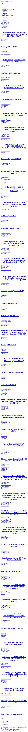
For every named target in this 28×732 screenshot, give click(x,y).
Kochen (5, 10)
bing (1, 728)
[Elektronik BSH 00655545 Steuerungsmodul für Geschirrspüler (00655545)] (6, 182)
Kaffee (4, 8)
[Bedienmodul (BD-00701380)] (6, 152)
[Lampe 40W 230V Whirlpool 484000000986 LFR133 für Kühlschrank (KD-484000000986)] (6, 139)
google (24, 727)
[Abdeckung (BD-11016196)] (6, 309)
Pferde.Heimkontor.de (14, 730)
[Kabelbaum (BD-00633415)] (6, 564)
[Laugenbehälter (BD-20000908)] (6, 365)
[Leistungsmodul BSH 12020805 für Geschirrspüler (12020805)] (6, 682)
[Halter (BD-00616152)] (6, 378)
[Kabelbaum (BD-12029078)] (6, 66)
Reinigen (5, 13)
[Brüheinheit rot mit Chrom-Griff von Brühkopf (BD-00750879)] (6, 107)
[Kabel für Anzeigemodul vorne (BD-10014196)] (6, 538)
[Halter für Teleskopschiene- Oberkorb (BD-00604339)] (6, 636)
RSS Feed (5, 721)
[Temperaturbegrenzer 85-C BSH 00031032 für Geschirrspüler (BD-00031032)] (6, 197)
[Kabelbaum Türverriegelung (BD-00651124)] (6, 594)
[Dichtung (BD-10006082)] (6, 40)
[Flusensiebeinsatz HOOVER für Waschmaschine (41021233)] (6, 438)
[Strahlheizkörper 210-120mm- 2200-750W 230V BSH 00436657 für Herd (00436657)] (6, 506)
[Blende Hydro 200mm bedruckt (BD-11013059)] (6, 695)
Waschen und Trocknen (8, 15)
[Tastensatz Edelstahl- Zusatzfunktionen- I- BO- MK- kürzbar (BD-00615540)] (6, 609)
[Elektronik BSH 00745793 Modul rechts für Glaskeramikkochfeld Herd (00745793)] (6, 667)
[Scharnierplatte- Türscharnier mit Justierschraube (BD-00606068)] (6, 409)
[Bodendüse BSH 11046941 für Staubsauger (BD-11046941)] (6, 353)
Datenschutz (6, 722)
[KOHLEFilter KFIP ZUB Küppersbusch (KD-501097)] (6, 80)
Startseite (5, 17)
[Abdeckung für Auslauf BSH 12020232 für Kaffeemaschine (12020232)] (6, 122)
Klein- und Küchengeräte (8, 9)
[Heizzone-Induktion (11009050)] (6, 621)
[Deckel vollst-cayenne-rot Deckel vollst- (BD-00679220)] (6, 54)
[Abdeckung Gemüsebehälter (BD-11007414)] (6, 423)
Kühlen (4, 11)
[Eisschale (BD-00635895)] (6, 296)
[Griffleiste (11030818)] (6, 209)
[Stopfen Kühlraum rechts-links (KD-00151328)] (6, 166)
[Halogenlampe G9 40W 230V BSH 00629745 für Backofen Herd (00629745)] (6, 651)
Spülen (4, 14)
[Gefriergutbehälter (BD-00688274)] (6, 92)
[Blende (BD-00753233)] (6, 338)
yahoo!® (6, 728)
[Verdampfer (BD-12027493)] (6, 221)
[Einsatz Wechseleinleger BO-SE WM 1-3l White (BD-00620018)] (6, 453)
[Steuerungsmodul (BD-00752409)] (6, 284)
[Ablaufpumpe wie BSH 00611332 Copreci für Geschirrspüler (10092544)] (6, 579)
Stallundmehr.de (15, 729)
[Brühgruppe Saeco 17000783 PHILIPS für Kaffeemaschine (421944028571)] (6, 236)
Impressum (5, 724)
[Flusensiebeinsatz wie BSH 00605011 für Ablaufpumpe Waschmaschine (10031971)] (6, 394)
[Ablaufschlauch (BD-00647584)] (6, 707)
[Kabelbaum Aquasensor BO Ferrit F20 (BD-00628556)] (6, 552)
